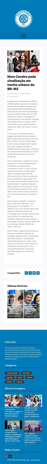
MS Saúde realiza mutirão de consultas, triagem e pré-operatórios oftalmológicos (15, 308)
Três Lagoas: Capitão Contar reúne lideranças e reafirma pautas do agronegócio (32, 437)
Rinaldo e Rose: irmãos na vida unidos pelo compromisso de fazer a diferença (31, 308)
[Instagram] (10, 456)
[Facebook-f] (6, 456)
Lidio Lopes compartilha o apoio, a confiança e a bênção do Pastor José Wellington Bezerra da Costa (13, 435)
